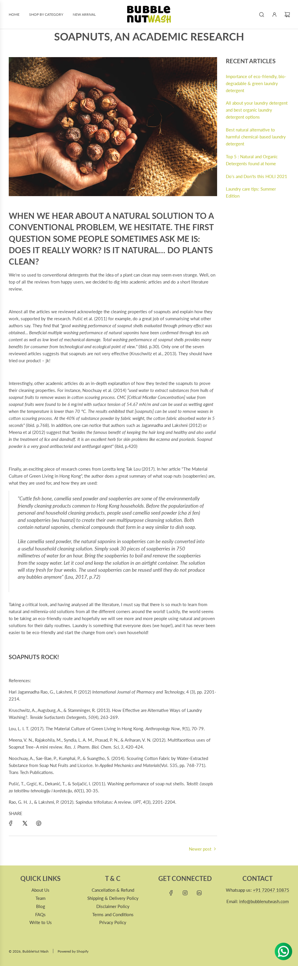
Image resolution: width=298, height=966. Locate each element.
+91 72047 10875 (271, 890)
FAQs (40, 914)
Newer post (200, 848)
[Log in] (274, 14)
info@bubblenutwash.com (264, 901)
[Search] (261, 14)
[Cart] (287, 14)
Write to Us (40, 922)
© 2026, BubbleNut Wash (29, 951)
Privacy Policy (112, 922)
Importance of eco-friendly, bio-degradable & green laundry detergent (256, 83)
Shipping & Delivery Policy (113, 898)
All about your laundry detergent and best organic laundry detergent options (257, 109)
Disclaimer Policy (113, 906)
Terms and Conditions (113, 914)
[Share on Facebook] (10, 823)
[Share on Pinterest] (38, 823)
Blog (40, 906)
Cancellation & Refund (113, 890)
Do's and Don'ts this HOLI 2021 (256, 176)
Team (40, 898)
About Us (40, 890)
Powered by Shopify (73, 951)
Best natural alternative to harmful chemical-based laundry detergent (256, 136)
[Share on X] (24, 823)
